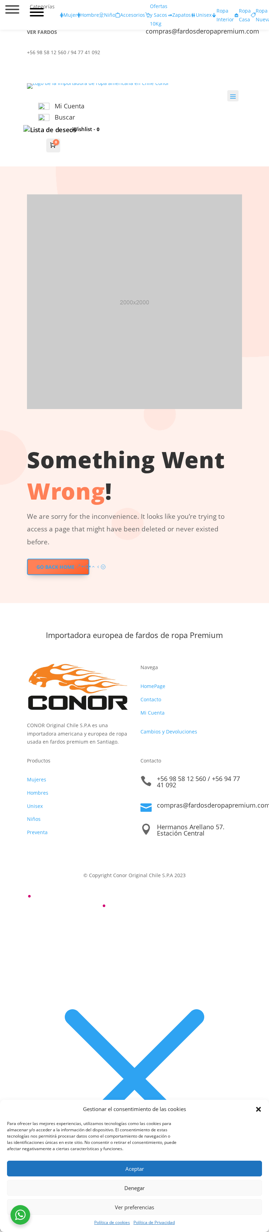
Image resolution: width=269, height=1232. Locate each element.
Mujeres (36, 779)
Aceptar (134, 1168)
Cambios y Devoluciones (168, 731)
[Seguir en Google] (222, 53)
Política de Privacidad (154, 1222)
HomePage (152, 686)
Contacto (150, 699)
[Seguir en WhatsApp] (236, 53)
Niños (34, 819)
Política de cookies (112, 1222)
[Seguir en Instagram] (208, 53)
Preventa (37, 832)
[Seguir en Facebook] (194, 53)
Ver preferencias (134, 1207)
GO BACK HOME (55, 567)
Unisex (35, 806)
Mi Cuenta (152, 712)
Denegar (134, 1187)
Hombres (37, 792)
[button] (258, 1109)
